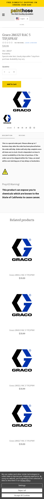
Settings (22, 485)
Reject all (22, 490)
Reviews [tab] (22, 135)
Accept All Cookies (22, 495)
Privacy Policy (25, 480)
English (22, 19)
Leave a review (31, 43)
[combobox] (22, 19)
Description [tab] (7, 135)
